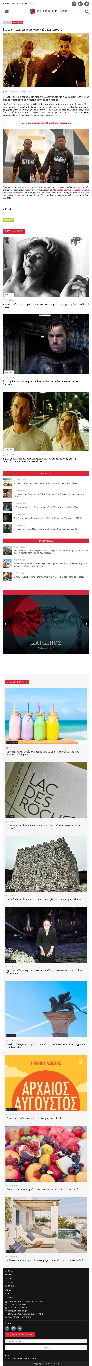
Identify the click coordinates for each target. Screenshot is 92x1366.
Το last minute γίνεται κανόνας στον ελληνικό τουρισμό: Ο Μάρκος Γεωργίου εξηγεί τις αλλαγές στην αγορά (50, 564)
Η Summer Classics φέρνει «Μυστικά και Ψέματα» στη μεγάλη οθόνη (46, 507)
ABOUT (6, 4)
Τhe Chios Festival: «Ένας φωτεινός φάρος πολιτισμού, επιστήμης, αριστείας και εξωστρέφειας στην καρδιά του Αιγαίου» (51, 551)
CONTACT (16, 4)
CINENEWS (8, 220)
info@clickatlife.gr (17, 1310)
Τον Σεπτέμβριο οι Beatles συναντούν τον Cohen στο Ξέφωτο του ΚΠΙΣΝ (48, 518)
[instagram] (80, 3)
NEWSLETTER (28, 4)
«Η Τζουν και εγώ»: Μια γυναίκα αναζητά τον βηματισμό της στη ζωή (46, 529)
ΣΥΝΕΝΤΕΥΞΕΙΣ (46, 541)
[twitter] (86, 3)
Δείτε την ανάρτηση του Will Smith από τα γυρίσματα (46, 123)
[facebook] (74, 3)
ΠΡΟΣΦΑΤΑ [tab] (46, 473)
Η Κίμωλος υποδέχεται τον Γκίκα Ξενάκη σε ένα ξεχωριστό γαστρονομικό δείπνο (49, 495)
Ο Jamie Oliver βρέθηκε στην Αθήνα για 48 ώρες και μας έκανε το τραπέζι (49, 577)
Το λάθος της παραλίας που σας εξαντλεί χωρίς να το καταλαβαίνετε (45, 483)
